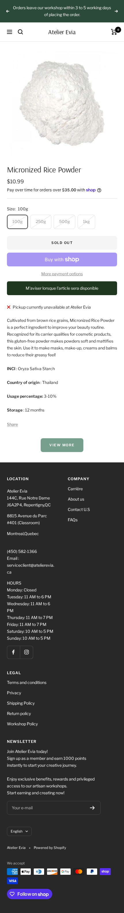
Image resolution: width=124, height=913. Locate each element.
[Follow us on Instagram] (26, 652)
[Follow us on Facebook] (13, 652)
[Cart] (114, 32)
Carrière (75, 488)
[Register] (92, 808)
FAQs (73, 519)
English (16, 831)
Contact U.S (79, 509)
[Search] (20, 31)
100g (17, 221)
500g (64, 221)
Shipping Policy (21, 703)
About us (76, 499)
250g (41, 221)
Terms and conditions (26, 682)
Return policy (19, 713)
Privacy (14, 692)
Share (12, 424)
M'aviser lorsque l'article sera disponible (62, 288)
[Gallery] (62, 103)
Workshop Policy (22, 723)
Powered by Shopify (50, 847)
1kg (86, 221)
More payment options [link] (62, 273)
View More (62, 445)
